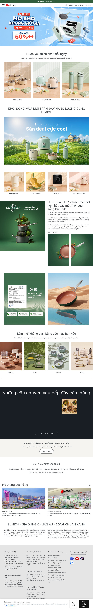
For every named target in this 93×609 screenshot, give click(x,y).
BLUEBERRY (82, 372)
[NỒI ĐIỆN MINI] (14, 182)
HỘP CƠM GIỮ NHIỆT (79, 193)
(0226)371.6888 (18, 586)
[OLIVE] (11, 356)
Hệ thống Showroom (54, 555)
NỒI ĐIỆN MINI (13, 193)
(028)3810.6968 (40, 580)
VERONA (34, 372)
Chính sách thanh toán (54, 577)
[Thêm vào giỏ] (23, 64)
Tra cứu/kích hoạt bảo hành (56, 575)
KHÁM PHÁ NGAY (53, 232)
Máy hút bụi (64, 469)
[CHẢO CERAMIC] (35, 182)
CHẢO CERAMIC (36, 193)
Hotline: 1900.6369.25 (79, 552)
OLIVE (11, 372)
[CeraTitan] (68, 299)
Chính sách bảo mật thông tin (57, 572)
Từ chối (73, 604)
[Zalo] (72, 562)
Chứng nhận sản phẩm (55, 563)
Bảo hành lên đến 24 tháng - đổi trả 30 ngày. (46, 1)
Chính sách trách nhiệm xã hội (57, 560)
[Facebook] (72, 558)
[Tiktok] (82, 558)
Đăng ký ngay (46, 451)
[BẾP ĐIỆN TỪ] (57, 182)
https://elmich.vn (15, 557)
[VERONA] (34, 356)
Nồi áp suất (72, 469)
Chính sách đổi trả (53, 570)
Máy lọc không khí (57, 472)
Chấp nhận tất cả (84, 604)
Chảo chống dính (37, 469)
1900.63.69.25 (13, 555)
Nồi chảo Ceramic (25, 469)
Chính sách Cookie (11, 605)
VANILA (58, 372)
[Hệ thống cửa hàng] (89, 484)
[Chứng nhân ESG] (24, 299)
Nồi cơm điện (33, 472)
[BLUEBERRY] (82, 356)
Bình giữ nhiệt (55, 469)
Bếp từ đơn (80, 469)
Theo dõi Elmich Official (48, 434)
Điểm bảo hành (52, 558)
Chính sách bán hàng (54, 565)
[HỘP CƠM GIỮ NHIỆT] (79, 182)
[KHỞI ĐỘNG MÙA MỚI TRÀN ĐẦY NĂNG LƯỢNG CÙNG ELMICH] (46, 141)
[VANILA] (58, 356)
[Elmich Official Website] (11, 5)
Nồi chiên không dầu (45, 472)
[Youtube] (77, 558)
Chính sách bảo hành (54, 567)
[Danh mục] (3, 5)
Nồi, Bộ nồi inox (14, 469)
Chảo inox (47, 469)
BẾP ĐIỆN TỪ (57, 193)
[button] (87, 81)
